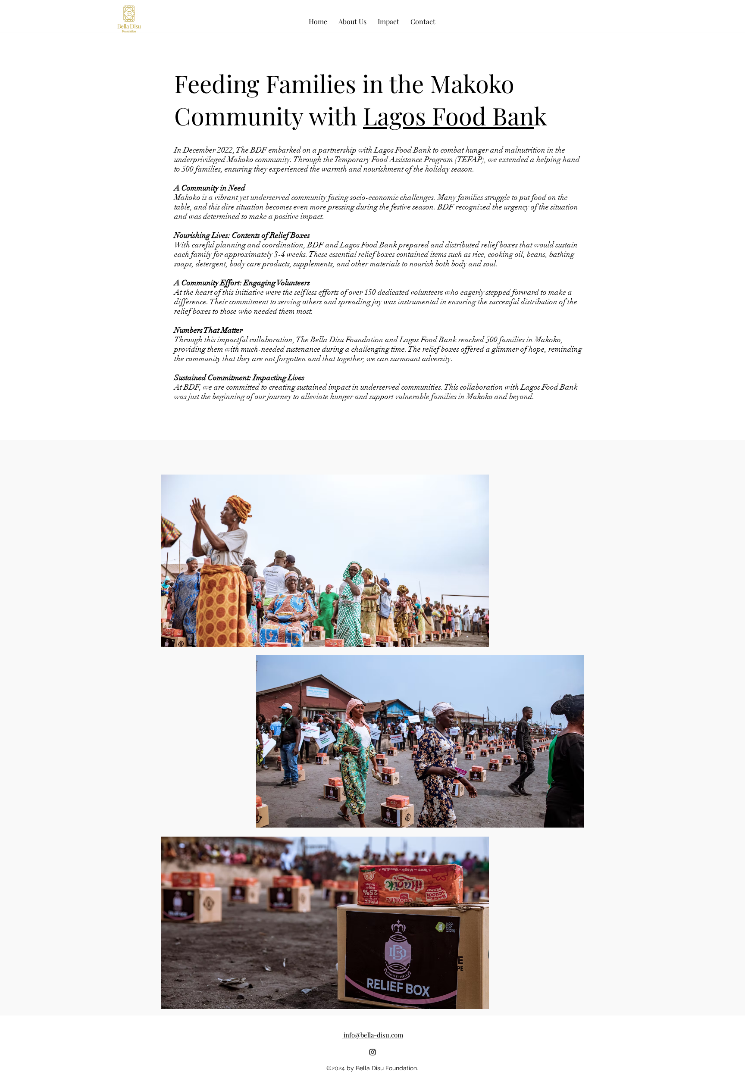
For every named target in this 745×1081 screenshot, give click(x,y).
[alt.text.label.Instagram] (372, 1052)
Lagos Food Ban (448, 115)
